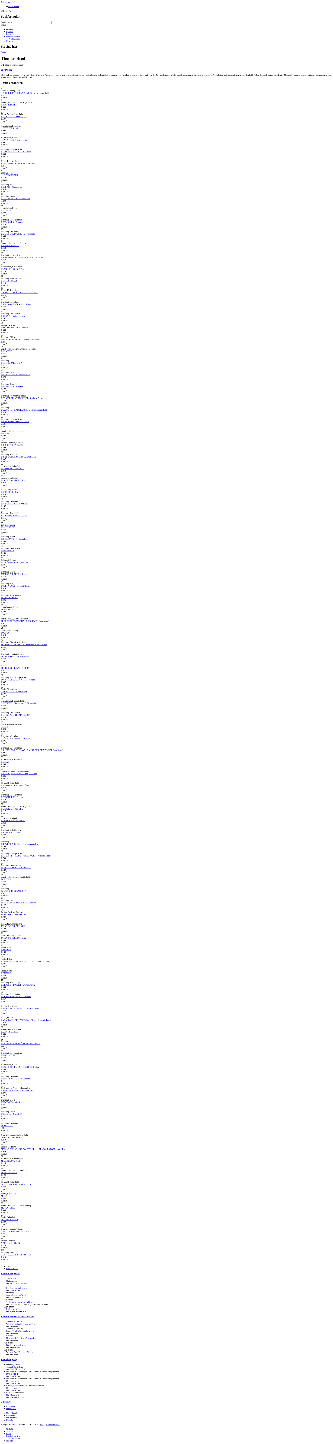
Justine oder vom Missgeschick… (20, 1302)
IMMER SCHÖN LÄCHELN (13, 891)
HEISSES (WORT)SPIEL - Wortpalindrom (19, 774)
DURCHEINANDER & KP (13, 480)
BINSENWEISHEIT (10, 245)
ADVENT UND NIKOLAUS (14, 116)
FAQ (42, 1424)
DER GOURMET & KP (11, 363)
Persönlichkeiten (13, 36)
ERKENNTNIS (7, 551)
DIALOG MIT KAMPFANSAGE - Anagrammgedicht (24, 410)
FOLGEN (5, 633)
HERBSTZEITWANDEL (12, 809)
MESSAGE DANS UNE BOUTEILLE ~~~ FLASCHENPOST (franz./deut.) (33, 1149)
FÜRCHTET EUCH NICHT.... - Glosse (18, 680)
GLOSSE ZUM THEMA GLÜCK (15, 715)
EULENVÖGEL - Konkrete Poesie (15, 586)
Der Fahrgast (11, 1388)
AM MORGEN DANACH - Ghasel (16, 152)
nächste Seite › (12, 1268)
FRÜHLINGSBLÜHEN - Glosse (15, 656)
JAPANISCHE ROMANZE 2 (13, 938)
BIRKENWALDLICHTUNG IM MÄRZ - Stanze (22, 257)
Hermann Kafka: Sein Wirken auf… (21, 1338)
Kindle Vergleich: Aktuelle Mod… (20, 1331)
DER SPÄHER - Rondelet (12, 386)
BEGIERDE (6, 210)
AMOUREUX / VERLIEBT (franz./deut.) (18, 163)
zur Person (6, 69)
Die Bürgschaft (12, 1395)
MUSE (4, 1196)
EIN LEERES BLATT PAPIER (14, 504)
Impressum (10, 1406)
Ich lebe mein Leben (14, 1309)
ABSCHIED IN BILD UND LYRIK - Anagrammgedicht (25, 93)
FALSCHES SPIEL (9, 598)
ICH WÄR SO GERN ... (11, 832)
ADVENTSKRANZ (9, 128)
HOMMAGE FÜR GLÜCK (13, 820)
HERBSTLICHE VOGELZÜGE (15, 785)
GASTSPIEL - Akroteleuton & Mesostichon (19, 703)
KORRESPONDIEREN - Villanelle (16, 996)
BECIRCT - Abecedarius (11, 187)
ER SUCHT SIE (8, 527)
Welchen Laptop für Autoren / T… (20, 1324)
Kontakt (9, 1420)
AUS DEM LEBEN (9, 175)
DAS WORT (6, 351)
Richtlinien (10, 1415)
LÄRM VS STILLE (9, 1032)
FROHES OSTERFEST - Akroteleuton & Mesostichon (24, 644)
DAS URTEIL (12, 1374)
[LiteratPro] (6, 11)
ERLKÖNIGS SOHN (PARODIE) (15, 562)
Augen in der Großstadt (16, 1295)
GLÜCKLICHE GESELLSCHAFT (16, 738)
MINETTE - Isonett (9, 1172)
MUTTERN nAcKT (9, 1219)
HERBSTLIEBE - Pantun (12, 797)
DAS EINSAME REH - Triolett (14, 328)
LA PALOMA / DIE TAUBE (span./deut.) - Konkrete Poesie (26, 1020)
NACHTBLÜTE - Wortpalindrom (15, 1231)
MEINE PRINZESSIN (10, 1137)
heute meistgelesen (10, 1273)
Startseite (4, 52)
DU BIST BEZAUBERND (12, 468)
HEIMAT (5, 762)
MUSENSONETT (9, 1208)
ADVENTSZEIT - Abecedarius (14, 140)
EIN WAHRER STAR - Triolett (14, 515)
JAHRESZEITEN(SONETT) (13, 914)
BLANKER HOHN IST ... (12, 269)
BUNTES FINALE (9, 281)
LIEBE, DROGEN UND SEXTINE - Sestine (20, 1067)
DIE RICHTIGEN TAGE (12, 445)
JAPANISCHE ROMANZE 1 (13, 926)
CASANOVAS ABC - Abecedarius (16, 304)
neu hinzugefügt (9, 1359)
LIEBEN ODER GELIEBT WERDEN (17, 1090)
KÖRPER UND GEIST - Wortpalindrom (18, 985)
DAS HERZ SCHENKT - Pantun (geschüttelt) (20, 339)
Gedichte (10, 29)
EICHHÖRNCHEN (9, 492)
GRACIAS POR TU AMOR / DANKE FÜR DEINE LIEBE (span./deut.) (32, 750)
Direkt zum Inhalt (8, 2)
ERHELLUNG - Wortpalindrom (14, 539)
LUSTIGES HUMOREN (11, 1114)
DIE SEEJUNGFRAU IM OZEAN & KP (18, 457)
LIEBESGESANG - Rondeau (13, 1102)
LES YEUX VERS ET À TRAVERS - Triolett (20, 1043)
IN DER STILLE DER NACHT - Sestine (18, 903)
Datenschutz (11, 1408)
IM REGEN (6, 879)
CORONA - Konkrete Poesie (13, 316)
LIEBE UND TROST (10, 1055)
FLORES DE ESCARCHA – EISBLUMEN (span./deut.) (25, 621)
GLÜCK (4, 727)
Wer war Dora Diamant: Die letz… (20, 1352)
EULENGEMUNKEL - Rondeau (15, 574)
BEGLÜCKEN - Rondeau (12, 222)
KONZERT (6, 973)
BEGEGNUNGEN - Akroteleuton (15, 199)
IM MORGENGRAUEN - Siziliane (16, 867)
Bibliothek (15, 39)
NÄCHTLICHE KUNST (11, 1243)
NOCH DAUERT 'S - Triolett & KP (16, 1255)
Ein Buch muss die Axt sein (17, 1288)
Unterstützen (13, 6)
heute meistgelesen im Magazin (17, 1316)
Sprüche (9, 32)
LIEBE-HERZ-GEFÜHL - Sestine (15, 1079)
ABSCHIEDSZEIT (9, 105)
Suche (4, 22)
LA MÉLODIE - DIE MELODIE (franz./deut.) (20, 1008)
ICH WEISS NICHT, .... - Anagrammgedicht (19, 844)
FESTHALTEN (7, 609)
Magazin (9, 41)
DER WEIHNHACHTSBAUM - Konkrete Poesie (22, 398)
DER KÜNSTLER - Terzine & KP (15, 375)
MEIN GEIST (7, 1126)
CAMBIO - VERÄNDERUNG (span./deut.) (19, 292)
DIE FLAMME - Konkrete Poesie (15, 421)
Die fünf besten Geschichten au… (20, 1345)
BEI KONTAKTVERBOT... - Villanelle (18, 234)
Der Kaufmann (12, 1381)
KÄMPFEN (6, 950)
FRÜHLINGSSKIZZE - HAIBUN (15, 668)
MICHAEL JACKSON (11, 1161)
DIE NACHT (6, 433)
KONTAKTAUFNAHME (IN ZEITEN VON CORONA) (25, 961)
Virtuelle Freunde (53, 1424)
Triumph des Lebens (14, 1367)
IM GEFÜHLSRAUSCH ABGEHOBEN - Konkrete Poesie (26, 856)
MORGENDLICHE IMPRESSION (16, 1184)
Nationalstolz (11, 1281)
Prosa (8, 34)
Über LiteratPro (12, 1413)
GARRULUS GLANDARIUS (14, 691)
